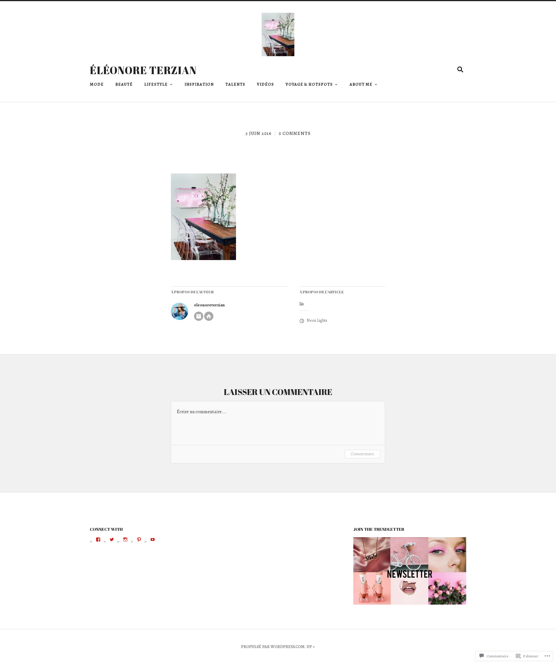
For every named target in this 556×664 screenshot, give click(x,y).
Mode (97, 84)
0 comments (295, 133)
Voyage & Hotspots (309, 84)
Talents (235, 84)
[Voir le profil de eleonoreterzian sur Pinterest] (139, 539)
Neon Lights (317, 320)
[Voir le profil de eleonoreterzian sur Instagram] (125, 539)
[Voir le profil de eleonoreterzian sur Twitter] (111, 539)
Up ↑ (311, 647)
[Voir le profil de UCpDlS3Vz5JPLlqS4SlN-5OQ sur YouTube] (152, 539)
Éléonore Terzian (143, 70)
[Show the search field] (460, 69)
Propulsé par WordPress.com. (273, 647)
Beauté (124, 84)
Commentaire (362, 454)
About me (361, 84)
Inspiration (199, 84)
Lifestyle (156, 84)
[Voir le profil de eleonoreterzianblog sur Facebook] (98, 539)
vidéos (265, 84)
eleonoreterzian (209, 305)
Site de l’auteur (208, 316)
